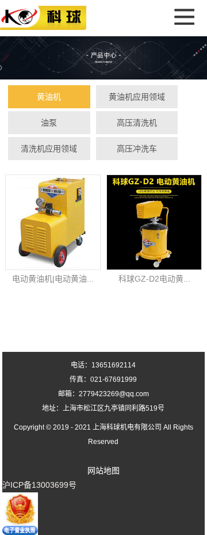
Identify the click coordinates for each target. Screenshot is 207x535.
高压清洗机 (137, 122)
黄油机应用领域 (137, 96)
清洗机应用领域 (49, 148)
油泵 (49, 122)
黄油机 (49, 96)
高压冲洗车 (137, 148)
